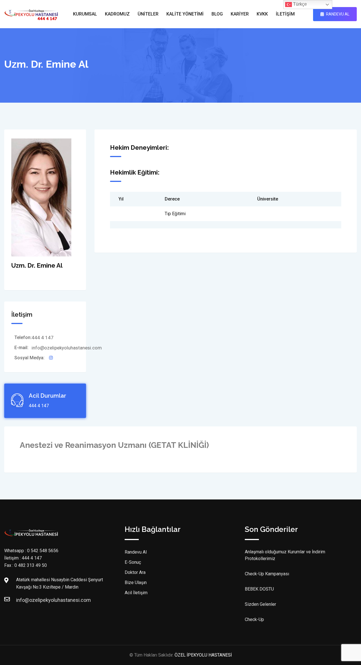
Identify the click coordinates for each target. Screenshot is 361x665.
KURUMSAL (85, 14)
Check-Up (254, 619)
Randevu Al (136, 552)
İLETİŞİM (285, 14)
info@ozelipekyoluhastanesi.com (21, 600)
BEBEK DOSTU (259, 589)
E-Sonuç (133, 562)
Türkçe (299, 4)
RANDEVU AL (337, 14)
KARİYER (240, 14)
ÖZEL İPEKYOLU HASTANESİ (203, 655)
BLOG (217, 14)
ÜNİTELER (148, 14)
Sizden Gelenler (260, 604)
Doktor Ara (135, 572)
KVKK (262, 14)
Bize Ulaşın (136, 582)
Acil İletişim (136, 592)
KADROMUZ (117, 14)
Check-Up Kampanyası (267, 573)
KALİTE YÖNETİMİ (185, 14)
